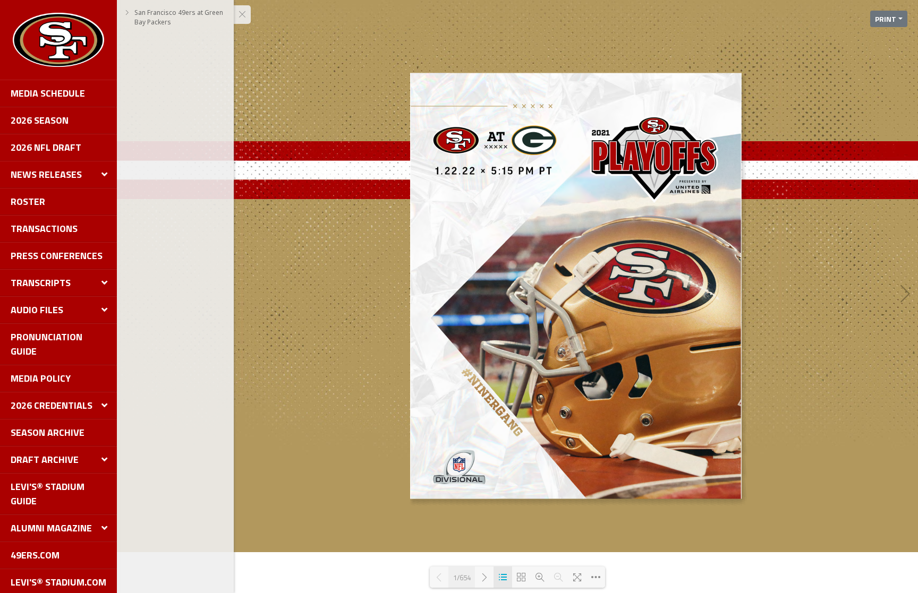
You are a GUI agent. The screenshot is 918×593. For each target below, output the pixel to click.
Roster (28, 201)
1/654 (462, 577)
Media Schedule (48, 93)
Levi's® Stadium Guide (47, 493)
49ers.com (35, 555)
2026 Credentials (51, 405)
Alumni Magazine (51, 528)
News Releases (46, 174)
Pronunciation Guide (46, 344)
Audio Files (37, 310)
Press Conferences (57, 255)
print (885, 18)
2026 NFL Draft (46, 147)
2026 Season (40, 120)
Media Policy (41, 378)
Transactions (44, 228)
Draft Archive (45, 459)
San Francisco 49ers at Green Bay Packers (178, 17)
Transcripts (41, 283)
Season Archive (47, 432)
